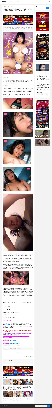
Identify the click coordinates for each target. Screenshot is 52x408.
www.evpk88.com (14, 339)
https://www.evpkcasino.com (14, 343)
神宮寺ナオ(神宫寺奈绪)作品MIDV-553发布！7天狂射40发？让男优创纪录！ (43, 79)
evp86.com (9, 326)
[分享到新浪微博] (26, 13)
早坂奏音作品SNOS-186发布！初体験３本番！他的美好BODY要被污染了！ (18, 399)
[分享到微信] (28, 13)
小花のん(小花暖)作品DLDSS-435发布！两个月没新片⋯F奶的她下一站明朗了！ (42, 95)
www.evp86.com (7, 324)
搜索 (36, 6)
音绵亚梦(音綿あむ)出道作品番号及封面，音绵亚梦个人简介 (28, 387)
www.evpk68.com (13, 340)
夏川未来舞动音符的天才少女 (42, 76)
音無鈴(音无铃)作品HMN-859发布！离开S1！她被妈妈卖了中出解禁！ (7, 399)
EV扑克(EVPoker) (8, 320)
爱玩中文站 (4, 1)
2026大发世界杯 (17, 1)
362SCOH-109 (39, 92)
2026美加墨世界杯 (11, 1)
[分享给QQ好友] (30, 13)
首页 (8, 6)
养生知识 (11, 6)
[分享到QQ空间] (32, 13)
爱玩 (11, 360)
